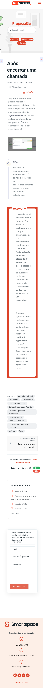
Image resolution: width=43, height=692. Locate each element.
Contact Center (27, 39)
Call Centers (28, 400)
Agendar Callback (25, 396)
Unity (21, 431)
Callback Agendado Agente (20, 407)
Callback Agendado (17, 403)
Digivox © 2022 (21, 682)
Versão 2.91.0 (20, 491)
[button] (39, 2)
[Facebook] (15, 675)
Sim (36, 468)
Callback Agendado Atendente (17, 412)
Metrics (12, 431)
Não (36, 471)
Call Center (14, 39)
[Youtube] (23, 675)
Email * (13, 548)
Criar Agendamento (17, 421)
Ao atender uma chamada (26, 443)
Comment (14, 562)
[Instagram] (28, 675)
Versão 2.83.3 (20, 504)
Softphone (22, 43)
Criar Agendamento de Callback (18, 426)
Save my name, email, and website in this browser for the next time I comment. (23, 536)
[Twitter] (19, 675)
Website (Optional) (17, 555)
